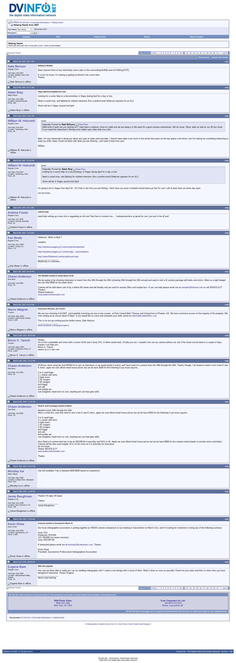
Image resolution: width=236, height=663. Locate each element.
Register (26, 37)
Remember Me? (40, 29)
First (154, 53)
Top (231, 651)
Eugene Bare (17, 566)
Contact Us (181, 651)
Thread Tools (203, 57)
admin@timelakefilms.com (144, 316)
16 (201, 53)
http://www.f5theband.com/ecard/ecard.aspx (58, 256)
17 (204, 53)
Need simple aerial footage (139, 624)
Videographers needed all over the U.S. (102, 624)
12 (187, 53)
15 (197, 53)
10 (181, 53)
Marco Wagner (18, 309)
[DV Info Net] (33, 16)
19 (211, 53)
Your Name (12, 29)
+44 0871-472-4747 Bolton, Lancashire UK (173, 603)
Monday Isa (16, 471)
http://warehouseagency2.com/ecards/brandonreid (61, 247)
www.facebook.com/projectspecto (53, 325)
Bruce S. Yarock (19, 340)
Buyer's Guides (196, 37)
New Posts (123, 624)
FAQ (58, 37)
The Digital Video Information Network (203, 651)
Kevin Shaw (16, 524)
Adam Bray (15, 92)
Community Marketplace (40, 22)
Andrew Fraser (18, 212)
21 (218, 53)
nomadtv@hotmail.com (192, 287)
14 (194, 53)
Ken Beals (15, 237)
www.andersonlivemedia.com (51, 294)
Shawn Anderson (19, 276)
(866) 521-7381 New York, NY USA (63, 603)
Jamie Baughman (20, 496)
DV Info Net (24, 22)
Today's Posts (100, 37)
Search (147, 37)
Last (224, 53)
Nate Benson (17, 66)
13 (191, 53)
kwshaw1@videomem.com (80, 544)
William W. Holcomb (21, 120)
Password (12, 33)
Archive (224, 651)
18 (207, 53)
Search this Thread (220, 57)
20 (214, 53)
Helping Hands (57, 22)
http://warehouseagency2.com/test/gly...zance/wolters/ (63, 252)
